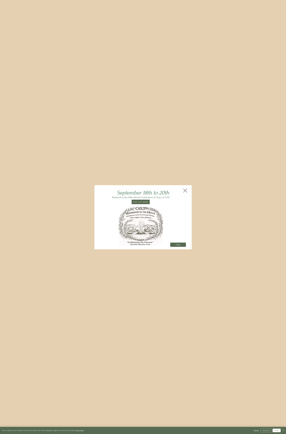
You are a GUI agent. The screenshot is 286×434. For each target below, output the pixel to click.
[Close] (283, 430)
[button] (185, 191)
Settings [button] (256, 430)
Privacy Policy (80, 430)
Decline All (266, 430)
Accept (276, 430)
